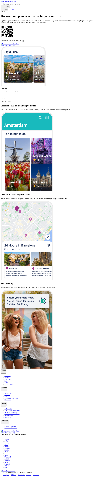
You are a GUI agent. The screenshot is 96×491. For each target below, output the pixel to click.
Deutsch (6, 446)
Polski (6, 462)
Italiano (6, 455)
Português (7, 460)
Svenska (6, 466)
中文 (6, 467)
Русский (7, 464)
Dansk (6, 445)
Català (6, 441)
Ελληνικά (7, 448)
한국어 (6, 453)
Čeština (6, 443)
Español (6, 450)
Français (6, 451)
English (6, 440)
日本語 (6, 459)
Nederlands (7, 457)
